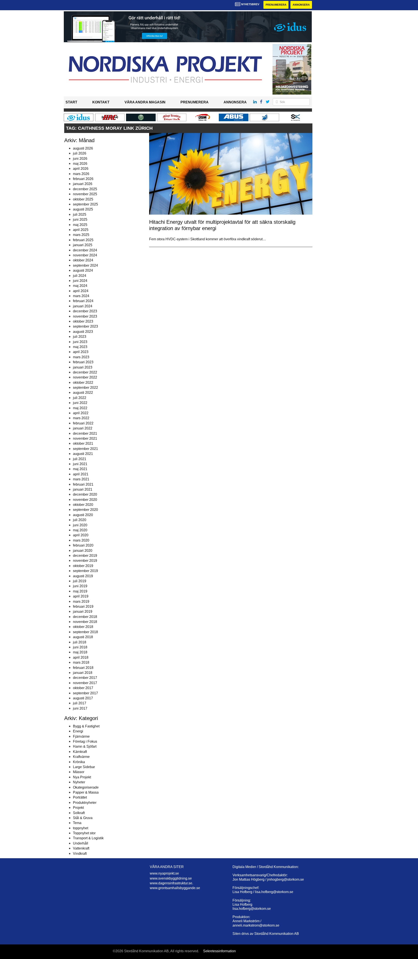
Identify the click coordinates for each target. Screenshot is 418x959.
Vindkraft (80, 853)
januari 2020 (82, 550)
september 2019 (85, 571)
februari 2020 (83, 545)
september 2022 (85, 387)
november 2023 (85, 316)
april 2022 (80, 413)
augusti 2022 (83, 392)
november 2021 (85, 438)
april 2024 (80, 291)
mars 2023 (81, 357)
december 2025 (85, 189)
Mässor (78, 772)
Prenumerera (276, 4)
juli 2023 (79, 336)
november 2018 (85, 622)
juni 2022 (80, 403)
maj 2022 (80, 408)
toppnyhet (80, 828)
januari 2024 (82, 306)
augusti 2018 (83, 637)
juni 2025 (80, 219)
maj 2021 (80, 469)
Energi (78, 731)
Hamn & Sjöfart (84, 746)
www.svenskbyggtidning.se (171, 878)
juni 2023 (80, 342)
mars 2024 (81, 296)
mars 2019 (81, 601)
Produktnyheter (84, 802)
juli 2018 (79, 642)
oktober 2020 (83, 504)
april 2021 (80, 474)
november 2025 (85, 194)
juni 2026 (80, 158)
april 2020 (80, 535)
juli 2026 (79, 153)
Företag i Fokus (85, 741)
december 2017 (85, 678)
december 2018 (85, 617)
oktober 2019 (83, 566)
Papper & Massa (86, 792)
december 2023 (85, 311)
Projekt (78, 807)
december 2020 (85, 494)
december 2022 (85, 372)
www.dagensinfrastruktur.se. (171, 883)
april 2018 (80, 657)
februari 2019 (83, 606)
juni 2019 (80, 586)
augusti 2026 (83, 148)
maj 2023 (80, 347)
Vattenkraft (81, 848)
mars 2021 (81, 479)
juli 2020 (79, 520)
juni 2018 (80, 647)
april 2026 (80, 168)
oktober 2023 (83, 321)
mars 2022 (81, 418)
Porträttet (80, 797)
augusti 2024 (83, 270)
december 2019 (85, 555)
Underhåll (80, 843)
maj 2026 (80, 163)
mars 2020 (81, 540)
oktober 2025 (83, 199)
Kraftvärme (81, 757)
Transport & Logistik (88, 838)
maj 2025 (80, 225)
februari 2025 (83, 240)
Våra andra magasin (145, 102)
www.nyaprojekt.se (164, 873)
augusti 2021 (83, 454)
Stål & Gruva (83, 818)
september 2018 (85, 632)
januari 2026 (82, 184)
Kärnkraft (80, 752)
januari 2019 (82, 611)
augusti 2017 (83, 698)
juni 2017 (80, 708)
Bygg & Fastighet (86, 726)
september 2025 (85, 204)
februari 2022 (83, 423)
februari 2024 (83, 301)
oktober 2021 (83, 443)
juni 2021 (80, 464)
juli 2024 (79, 276)
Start (71, 102)
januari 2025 (82, 245)
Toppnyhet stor (84, 833)
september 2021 (85, 449)
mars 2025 (81, 235)
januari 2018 (82, 673)
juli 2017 (79, 703)
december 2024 (85, 250)
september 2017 (85, 693)
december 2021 (85, 433)
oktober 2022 (83, 382)
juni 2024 (80, 281)
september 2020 (85, 509)
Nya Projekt (82, 777)
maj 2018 (80, 652)
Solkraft (79, 813)
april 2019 (80, 596)
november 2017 (85, 683)
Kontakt (101, 102)
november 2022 (85, 377)
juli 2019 (79, 581)
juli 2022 (79, 398)
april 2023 (80, 352)
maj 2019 (80, 591)
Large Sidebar (84, 767)
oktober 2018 (83, 627)
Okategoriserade (86, 787)
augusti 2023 (83, 331)
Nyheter (79, 782)
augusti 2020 (83, 515)
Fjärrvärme (81, 736)
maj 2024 (80, 286)
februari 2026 (83, 179)
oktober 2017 (83, 688)
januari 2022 (82, 428)
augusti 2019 (83, 576)
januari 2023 (82, 367)
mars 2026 (81, 174)
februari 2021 (83, 484)
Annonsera (301, 4)
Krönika (79, 762)
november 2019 (85, 560)
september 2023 (85, 326)
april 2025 (80, 230)
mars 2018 (81, 662)
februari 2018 (83, 668)
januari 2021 (82, 489)
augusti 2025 (83, 209)
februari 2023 (83, 362)
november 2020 (85, 499)
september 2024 (85, 265)
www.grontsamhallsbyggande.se (175, 888)
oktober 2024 (83, 260)
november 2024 (85, 255)
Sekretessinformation (219, 951)
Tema (77, 823)
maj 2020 (80, 530)
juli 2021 (79, 459)
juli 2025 (79, 214)
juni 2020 (80, 525)
